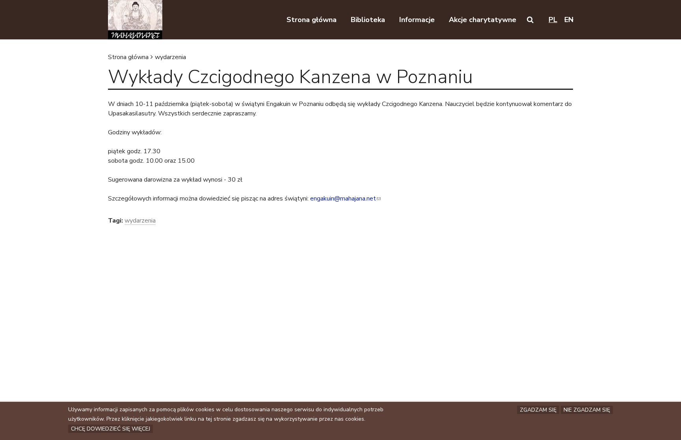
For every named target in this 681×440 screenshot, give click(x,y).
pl (553, 19)
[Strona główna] (135, 19)
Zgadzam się (538, 410)
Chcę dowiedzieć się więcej (110, 429)
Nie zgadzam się (587, 410)
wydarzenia (170, 57)
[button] (530, 19)
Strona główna (128, 57)
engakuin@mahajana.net (345, 198)
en (568, 19)
